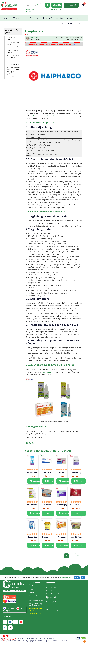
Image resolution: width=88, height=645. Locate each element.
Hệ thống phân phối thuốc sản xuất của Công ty (13, 74)
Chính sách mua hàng (53, 591)
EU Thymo (47, 505)
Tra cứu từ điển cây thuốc (34, 9)
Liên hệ (78, 24)
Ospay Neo (32, 537)
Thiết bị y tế (47, 18)
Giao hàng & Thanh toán (52, 603)
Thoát (82, 577)
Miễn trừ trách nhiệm (36, 601)
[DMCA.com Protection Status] (83, 638)
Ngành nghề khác (12, 61)
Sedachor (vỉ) (61, 505)
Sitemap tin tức (53, 611)
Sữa (37, 18)
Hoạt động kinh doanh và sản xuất (13, 51)
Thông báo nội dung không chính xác (35, 605)
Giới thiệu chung (15, 42)
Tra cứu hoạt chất (51, 9)
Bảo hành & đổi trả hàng (52, 598)
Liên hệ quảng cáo (35, 614)
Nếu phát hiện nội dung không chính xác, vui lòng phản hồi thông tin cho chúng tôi (51, 44)
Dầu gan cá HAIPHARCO (47, 537)
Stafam (61, 472)
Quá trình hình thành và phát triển (13, 46)
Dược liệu (59, 18)
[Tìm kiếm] (37, 5)
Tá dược (69, 18)
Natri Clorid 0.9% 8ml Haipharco (32, 505)
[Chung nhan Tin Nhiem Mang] (77, 638)
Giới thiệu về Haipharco (10, 38)
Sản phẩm (17, 18)
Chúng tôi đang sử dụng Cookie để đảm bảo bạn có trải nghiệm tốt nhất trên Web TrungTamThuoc (37, 577)
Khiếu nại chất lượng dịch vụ (35, 610)
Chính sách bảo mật (65, 577)
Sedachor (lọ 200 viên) (76, 472)
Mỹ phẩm (28, 18)
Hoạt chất (79, 18)
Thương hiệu (61, 24)
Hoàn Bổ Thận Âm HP (76, 537)
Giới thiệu (32, 590)
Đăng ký (73, 5)
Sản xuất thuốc (14, 64)
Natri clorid (47, 372)
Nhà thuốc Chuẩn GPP (34, 597)
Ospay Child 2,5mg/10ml (32, 472)
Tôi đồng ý (76, 577)
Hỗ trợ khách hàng (34, 584)
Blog (70, 24)
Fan (10, 608)
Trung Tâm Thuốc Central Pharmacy (47, 116)
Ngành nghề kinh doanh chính (13, 56)
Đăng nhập (57, 5)
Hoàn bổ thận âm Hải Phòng (76, 505)
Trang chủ (6, 18)
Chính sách (50, 583)
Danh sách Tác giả (52, 607)
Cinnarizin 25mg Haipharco (46, 472)
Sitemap (49, 610)
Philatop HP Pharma (61, 537)
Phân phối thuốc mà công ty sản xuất (13, 68)
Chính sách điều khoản (53, 588)
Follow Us (7, 616)
